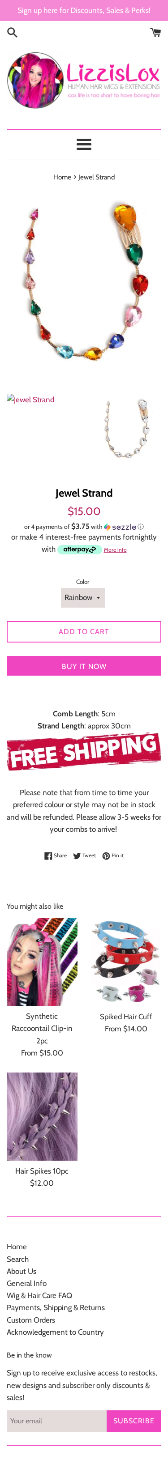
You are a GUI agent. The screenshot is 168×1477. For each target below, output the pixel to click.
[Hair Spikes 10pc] (42, 1117)
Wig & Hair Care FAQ (39, 1295)
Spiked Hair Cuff (126, 1016)
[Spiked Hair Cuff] (126, 962)
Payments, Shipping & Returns (56, 1307)
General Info (27, 1283)
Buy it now (84, 666)
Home (17, 1246)
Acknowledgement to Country (55, 1332)
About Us (21, 1271)
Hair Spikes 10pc (42, 1170)
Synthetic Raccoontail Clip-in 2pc (42, 1028)
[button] (84, 526)
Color (82, 581)
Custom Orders (31, 1319)
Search (18, 1259)
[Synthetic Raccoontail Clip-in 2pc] (42, 962)
